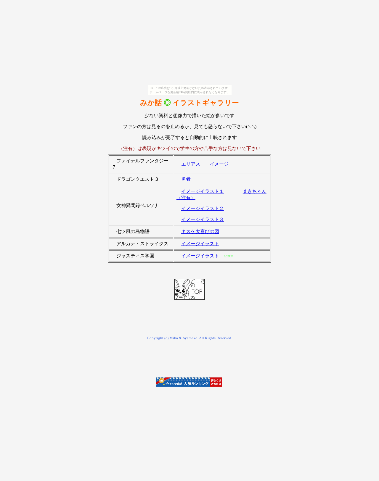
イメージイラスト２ (202, 208)
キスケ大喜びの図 (200, 231)
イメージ (219, 164)
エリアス (190, 164)
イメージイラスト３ (202, 219)
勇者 (186, 179)
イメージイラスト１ (202, 191)
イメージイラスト (200, 243)
